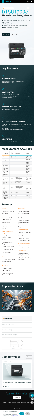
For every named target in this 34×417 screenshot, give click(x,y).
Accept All (21, 414)
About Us (29, 402)
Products (9, 402)
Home (4, 402)
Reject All (27, 414)
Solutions (14, 402)
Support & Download (21, 402)
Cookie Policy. (15, 415)
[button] (27, 286)
